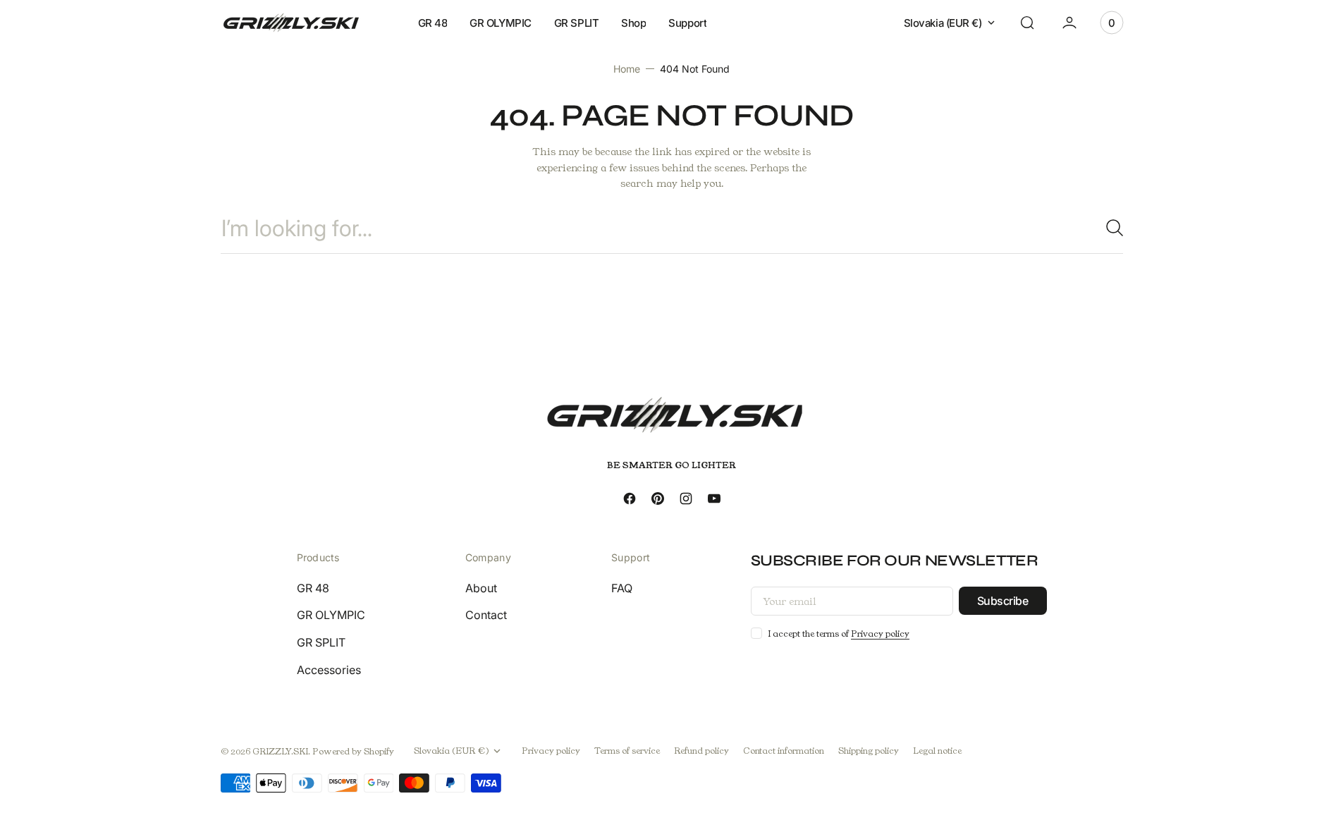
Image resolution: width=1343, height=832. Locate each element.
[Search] (1109, 228)
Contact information (783, 751)
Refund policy (701, 751)
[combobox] (672, 228)
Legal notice (937, 751)
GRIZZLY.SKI (280, 751)
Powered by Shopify (353, 751)
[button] (1027, 22)
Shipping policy (868, 751)
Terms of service (627, 751)
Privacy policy (880, 634)
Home (626, 69)
